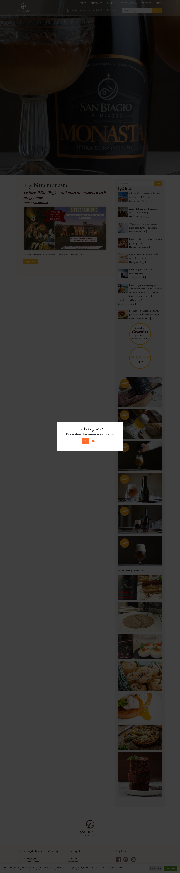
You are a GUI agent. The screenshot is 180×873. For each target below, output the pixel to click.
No (93, 441)
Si (85, 441)
